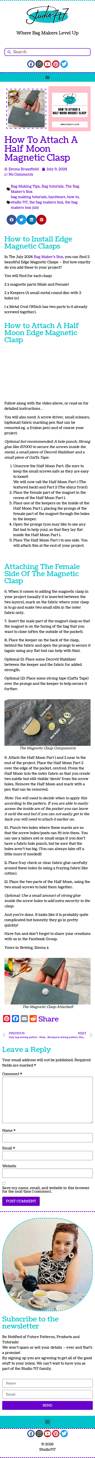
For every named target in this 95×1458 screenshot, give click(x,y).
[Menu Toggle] (47, 77)
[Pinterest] (56, 64)
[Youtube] (47, 64)
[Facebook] (31, 64)
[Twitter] (64, 64)
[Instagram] (39, 64)
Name (8, 1130)
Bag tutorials (53, 186)
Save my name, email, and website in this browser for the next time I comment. (46, 1189)
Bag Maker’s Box (48, 256)
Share (48, 1019)
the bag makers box (46, 202)
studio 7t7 (19, 202)
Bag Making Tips (25, 186)
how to (73, 197)
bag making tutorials (29, 197)
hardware (56, 197)
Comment (12, 1074)
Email (8, 1148)
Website (9, 1166)
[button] (12, 220)
